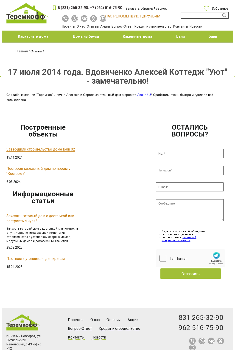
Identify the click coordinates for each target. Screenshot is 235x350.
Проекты (68, 26)
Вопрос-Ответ (122, 26)
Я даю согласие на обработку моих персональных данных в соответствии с (184, 236)
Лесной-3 (144, 95)
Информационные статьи (43, 197)
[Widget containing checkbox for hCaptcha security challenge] (190, 258)
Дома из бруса (86, 36)
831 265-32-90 (201, 317)
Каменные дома (137, 36)
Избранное (220, 8)
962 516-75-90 (201, 328)
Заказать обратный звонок (146, 8)
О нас (81, 26)
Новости (196, 26)
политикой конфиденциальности (179, 239)
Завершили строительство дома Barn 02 (40, 149)
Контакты (180, 26)
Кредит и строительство (152, 26)
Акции (105, 26)
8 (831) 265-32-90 (73, 8)
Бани (180, 36)
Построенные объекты (43, 130)
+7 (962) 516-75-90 (106, 8)
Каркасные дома (33, 36)
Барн (213, 36)
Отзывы (93, 26)
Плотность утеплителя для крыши (35, 258)
